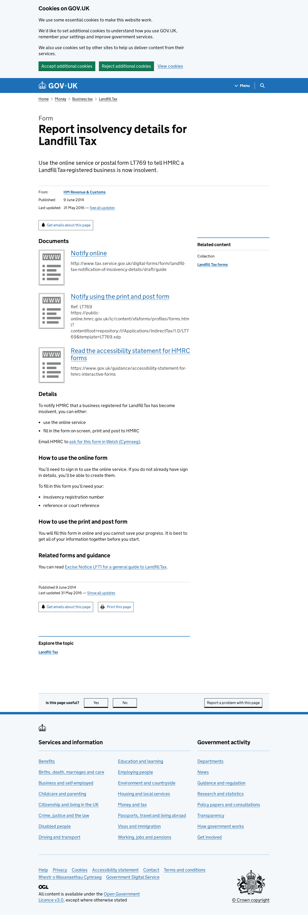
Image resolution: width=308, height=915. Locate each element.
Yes (100, 702)
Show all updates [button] (101, 593)
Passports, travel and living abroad (152, 815)
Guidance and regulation (221, 783)
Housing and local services (144, 794)
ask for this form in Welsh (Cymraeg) (104, 441)
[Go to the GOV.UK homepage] (57, 85)
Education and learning (140, 761)
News (203, 772)
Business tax (82, 99)
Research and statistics (220, 794)
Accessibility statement (115, 870)
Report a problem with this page (233, 702)
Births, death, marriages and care (71, 772)
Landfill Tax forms (212, 264)
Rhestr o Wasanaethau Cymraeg (70, 877)
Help (43, 870)
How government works (220, 826)
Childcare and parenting (62, 794)
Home (43, 99)
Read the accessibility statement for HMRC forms (130, 354)
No (129, 702)
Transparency (210, 815)
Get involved (209, 837)
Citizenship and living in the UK (68, 804)
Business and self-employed (65, 783)
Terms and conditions (184, 870)
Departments (210, 761)
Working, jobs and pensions (144, 837)
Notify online (89, 253)
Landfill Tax (108, 99)
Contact (151, 870)
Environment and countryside (146, 783)
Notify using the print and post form (120, 296)
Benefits (46, 761)
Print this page (119, 607)
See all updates (102, 207)
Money (60, 99)
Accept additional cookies (66, 66)
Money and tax (132, 804)
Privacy (60, 870)
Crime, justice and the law (63, 815)
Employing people (135, 772)
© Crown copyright (251, 900)
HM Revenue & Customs (85, 192)
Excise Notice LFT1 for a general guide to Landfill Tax (116, 567)
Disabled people (54, 826)
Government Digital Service (133, 877)
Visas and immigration (139, 826)
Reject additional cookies (126, 66)
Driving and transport (59, 837)
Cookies (80, 870)
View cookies (170, 66)
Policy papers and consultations (228, 804)
